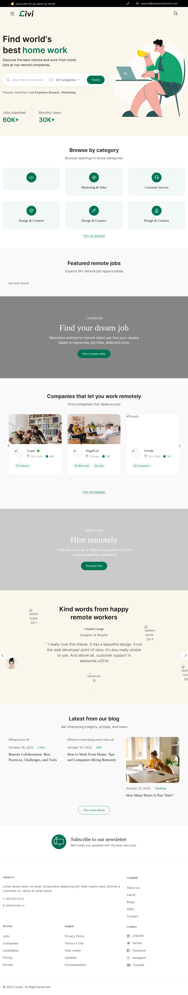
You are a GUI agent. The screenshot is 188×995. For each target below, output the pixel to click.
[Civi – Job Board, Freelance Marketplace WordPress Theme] (26, 13)
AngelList (92, 451)
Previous (8, 446)
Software (24, 465)
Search (96, 79)
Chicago (94, 456)
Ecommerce (143, 465)
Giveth (148, 451)
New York (37, 456)
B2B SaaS (83, 465)
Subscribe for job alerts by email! (35, 3)
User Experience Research (44, 92)
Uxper (31, 451)
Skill (99, 747)
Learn (41, 747)
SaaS (101, 465)
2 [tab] (94, 690)
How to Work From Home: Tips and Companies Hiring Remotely (91, 757)
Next (180, 446)
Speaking (160, 788)
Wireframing (68, 92)
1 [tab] (91, 690)
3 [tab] (96, 690)
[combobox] (68, 79)
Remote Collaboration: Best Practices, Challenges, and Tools (33, 757)
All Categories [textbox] (66, 80)
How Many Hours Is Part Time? (149, 795)
